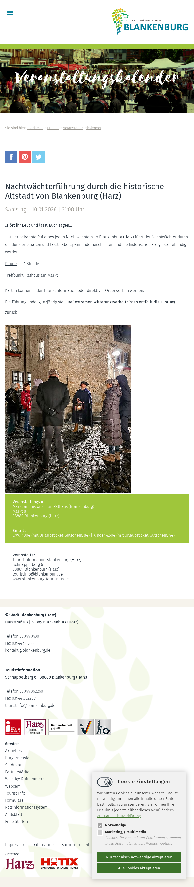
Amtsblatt (13, 814)
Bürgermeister (18, 757)
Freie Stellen (16, 821)
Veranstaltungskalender (82, 128)
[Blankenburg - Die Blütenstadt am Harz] (150, 34)
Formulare (14, 800)
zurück (11, 312)
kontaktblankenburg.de (28, 650)
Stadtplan (13, 765)
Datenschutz (43, 845)
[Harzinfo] (20, 861)
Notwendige (115, 825)
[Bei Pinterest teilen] (25, 161)
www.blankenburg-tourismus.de (41, 579)
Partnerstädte (17, 772)
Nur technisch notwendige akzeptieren (139, 857)
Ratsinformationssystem (26, 807)
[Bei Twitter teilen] (39, 161)
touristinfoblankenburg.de (38, 574)
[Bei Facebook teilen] (12, 161)
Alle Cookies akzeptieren (139, 868)
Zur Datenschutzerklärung (119, 816)
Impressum (15, 845)
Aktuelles (13, 750)
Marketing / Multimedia (125, 832)
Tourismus (35, 128)
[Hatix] (58, 862)
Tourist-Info (15, 793)
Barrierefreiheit (75, 845)
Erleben (53, 128)
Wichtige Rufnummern (25, 779)
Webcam (13, 786)
